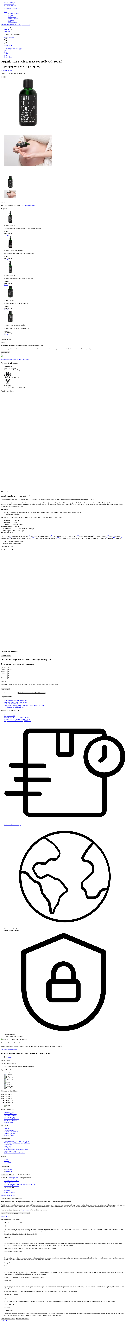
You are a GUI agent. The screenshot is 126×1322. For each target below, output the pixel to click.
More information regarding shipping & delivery (15, 359)
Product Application (10, 1151)
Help (5, 12)
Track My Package (9, 1133)
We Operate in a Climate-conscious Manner (17, 1143)
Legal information (7, 546)
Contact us (11, 20)
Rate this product (6, 655)
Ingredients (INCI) (7, 532)
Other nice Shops (9, 1192)
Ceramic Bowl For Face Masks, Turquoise (16, 717)
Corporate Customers (10, 1120)
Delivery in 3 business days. (12, 8)
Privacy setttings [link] (9, 1187)
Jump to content (9, 4)
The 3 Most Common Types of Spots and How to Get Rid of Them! (24, 705)
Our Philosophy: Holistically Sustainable (16, 1149)
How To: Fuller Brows (11, 704)
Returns (10, 15)
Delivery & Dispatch (10, 1114)
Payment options (13, 18)
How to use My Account (11, 1119)
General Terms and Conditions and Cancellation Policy (20, 1184)
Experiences (8, 1162)
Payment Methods (9, 1117)
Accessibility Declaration (11, 1186)
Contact (6, 1161)
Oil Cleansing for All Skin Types (14, 707)
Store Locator (8, 1146)
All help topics (12, 22)
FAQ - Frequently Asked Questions (14, 1153)
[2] (106, 538)
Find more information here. (9, 1049)
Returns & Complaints (10, 1115)
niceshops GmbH (14, 1178)
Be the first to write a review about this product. (31, 693)
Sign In (6, 1128)
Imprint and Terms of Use (11, 1181)
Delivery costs (12, 17)
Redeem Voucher (9, 1135)
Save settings (5, 1318)
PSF (5, 714)
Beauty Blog (8, 1144)
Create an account (9, 37)
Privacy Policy (8, 1182)
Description (5, 492)
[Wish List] (5, 40)
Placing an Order (9, 1112)
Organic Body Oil (9, 716)
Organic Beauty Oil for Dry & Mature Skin (17, 719)
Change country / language (22, 1174)
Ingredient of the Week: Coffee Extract (15, 702)
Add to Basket (5, 352)
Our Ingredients (9, 1148)
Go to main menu (9, 2)
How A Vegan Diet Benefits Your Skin (15, 700)
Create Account (8, 1130)
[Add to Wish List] (1, 354)
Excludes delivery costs (28, 205)
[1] (29, 535)
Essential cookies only (13, 1213)
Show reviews (5, 689)
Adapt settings (25, 1213)
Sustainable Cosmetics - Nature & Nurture (16, 1141)
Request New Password (11, 1132)
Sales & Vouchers (9, 1122)
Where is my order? (14, 13)
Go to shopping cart (10, 5)
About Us (7, 1159)
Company (7, 1190)
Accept (3, 1213)
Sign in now (8, 31)
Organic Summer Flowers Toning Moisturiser (17, 721)
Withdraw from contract (8, 1195)
